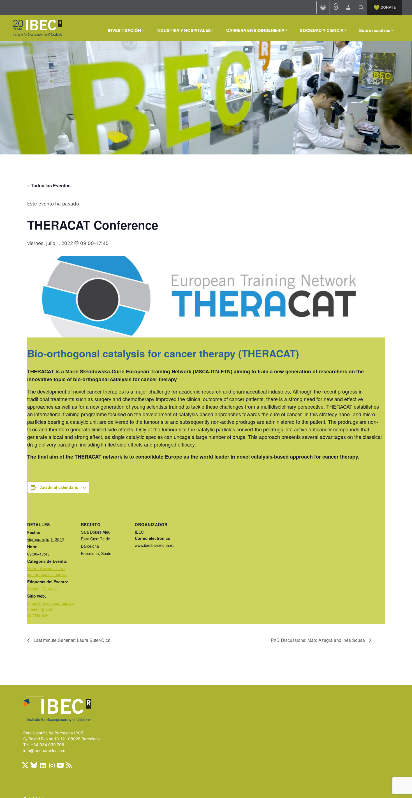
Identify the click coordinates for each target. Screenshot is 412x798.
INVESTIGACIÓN (124, 30)
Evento (33, 588)
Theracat (50, 588)
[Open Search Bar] (361, 7)
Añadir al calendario (59, 487)
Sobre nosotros (374, 30)
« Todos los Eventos (49, 185)
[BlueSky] (34, 765)
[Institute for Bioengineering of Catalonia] (37, 28)
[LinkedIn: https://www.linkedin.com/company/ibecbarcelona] (42, 765)
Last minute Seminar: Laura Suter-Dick (71, 640)
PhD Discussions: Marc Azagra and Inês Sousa (318, 640)
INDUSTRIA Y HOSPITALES (183, 30)
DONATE (388, 7)
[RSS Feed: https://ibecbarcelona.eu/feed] (69, 765)
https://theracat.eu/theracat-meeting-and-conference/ (50, 609)
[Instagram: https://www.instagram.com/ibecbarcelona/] (51, 765)
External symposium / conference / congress (47, 571)
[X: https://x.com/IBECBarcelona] (25, 765)
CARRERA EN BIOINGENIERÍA (255, 30)
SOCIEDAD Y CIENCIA (322, 30)
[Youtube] (60, 765)
